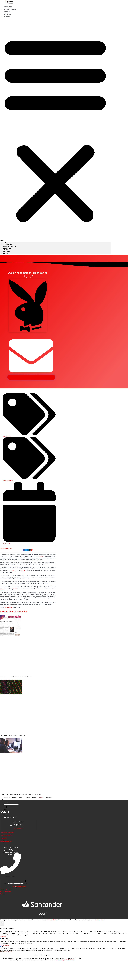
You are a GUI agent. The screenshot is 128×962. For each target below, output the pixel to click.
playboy (5, 480)
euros (23, 571)
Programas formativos (9, 246)
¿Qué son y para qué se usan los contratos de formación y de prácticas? (20, 794)
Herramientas (7, 248)
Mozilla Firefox (69, 960)
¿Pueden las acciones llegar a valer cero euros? (13, 735)
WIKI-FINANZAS (7, 251)
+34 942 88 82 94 (18, 828)
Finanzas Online (7, 245)
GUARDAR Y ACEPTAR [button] (6, 952)
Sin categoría (6, 436)
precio (15, 588)
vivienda (10, 480)
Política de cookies (6, 835)
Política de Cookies (52, 920)
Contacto (4, 838)
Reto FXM (5, 250)
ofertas (2, 590)
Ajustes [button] (97, 920)
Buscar (5, 802)
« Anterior (7, 797)
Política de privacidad (7, 832)
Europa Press (8, 607)
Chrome (58, 960)
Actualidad (7, 16)
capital (41, 556)
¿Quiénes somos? (7, 243)
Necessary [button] (3, 936)
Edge (63, 960)
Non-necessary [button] (4, 945)
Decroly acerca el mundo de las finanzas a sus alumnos (16, 677)
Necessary (5, 938)
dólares (13, 571)
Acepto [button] (103, 920)
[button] (55, 129)
